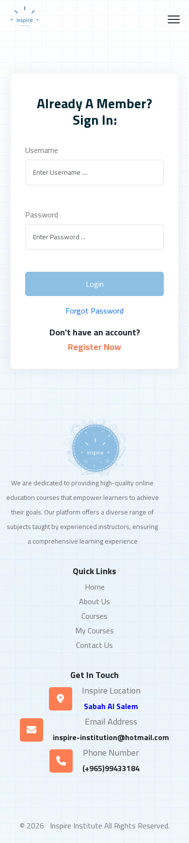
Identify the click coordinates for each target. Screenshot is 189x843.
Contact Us (94, 645)
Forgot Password (94, 310)
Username (41, 150)
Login (95, 284)
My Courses (94, 630)
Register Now (94, 347)
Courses (94, 616)
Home (95, 586)
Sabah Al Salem (111, 706)
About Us (94, 601)
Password (41, 214)
